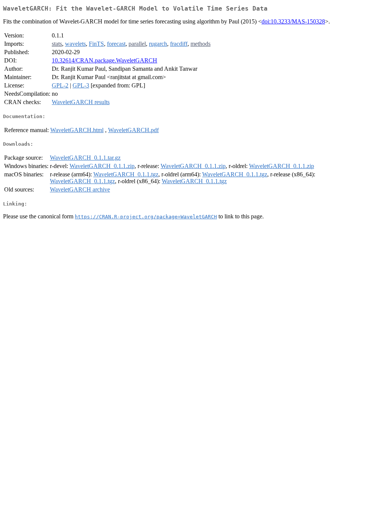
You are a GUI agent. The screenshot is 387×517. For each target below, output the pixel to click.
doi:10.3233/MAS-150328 (293, 21)
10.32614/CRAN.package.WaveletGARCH (104, 60)
